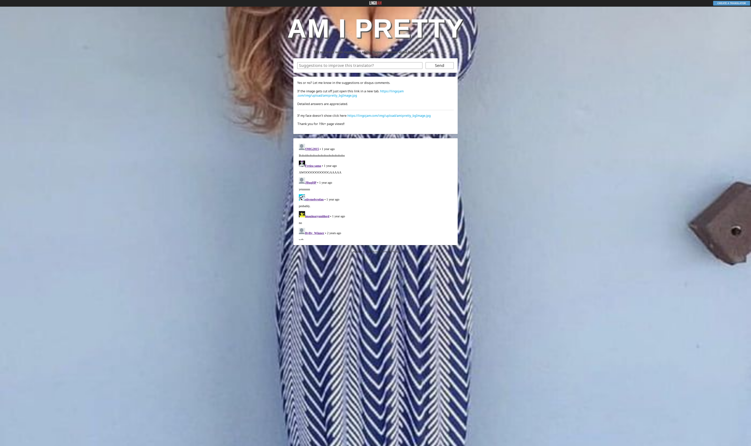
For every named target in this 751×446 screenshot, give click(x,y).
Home (375, 251)
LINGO (375, 3)
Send (439, 65)
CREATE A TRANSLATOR (731, 3)
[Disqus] (375, 191)
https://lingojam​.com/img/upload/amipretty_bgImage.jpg (350, 93)
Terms (384, 251)
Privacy (395, 251)
